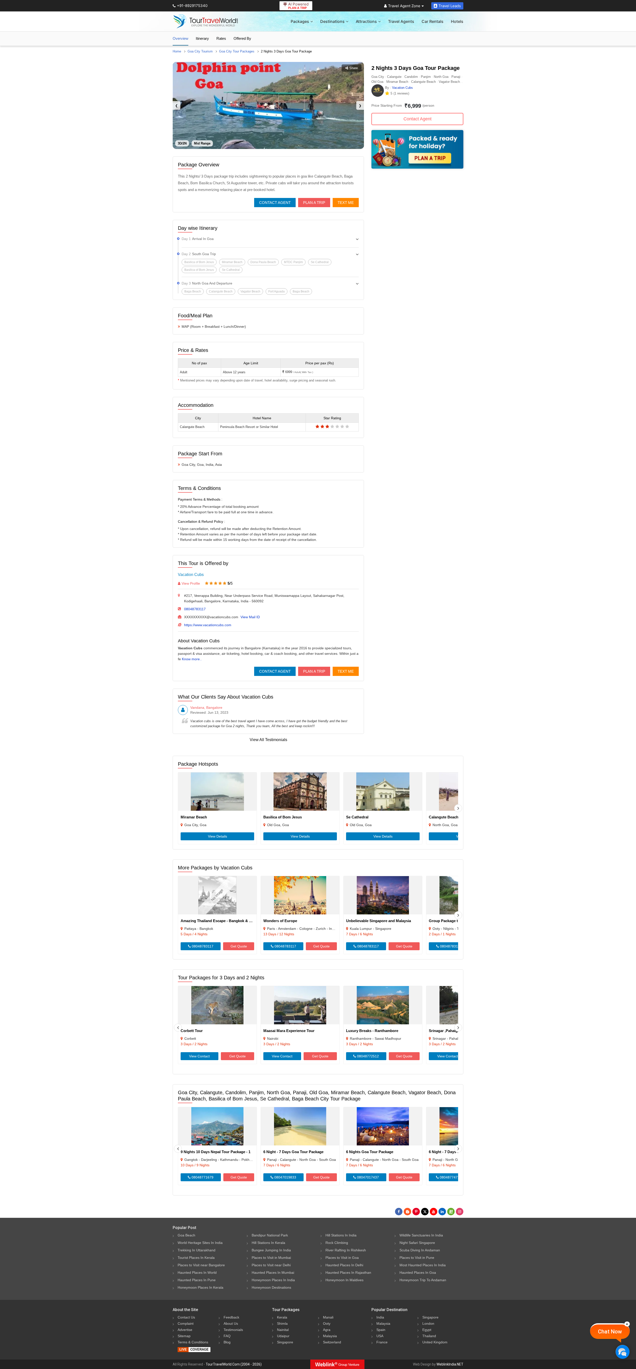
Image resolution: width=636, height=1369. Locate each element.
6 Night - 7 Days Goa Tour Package (293, 1152)
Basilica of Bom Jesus (282, 817)
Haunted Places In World (197, 1273)
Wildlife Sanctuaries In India (421, 1235)
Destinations (332, 21)
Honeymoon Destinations (271, 1287)
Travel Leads (449, 5)
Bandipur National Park (270, 1235)
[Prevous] (178, 1028)
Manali (328, 1317)
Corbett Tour (192, 1031)
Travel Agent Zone (404, 5)
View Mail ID (250, 617)
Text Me (346, 202)
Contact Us (186, 1317)
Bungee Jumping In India (271, 1250)
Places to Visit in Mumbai (271, 1258)
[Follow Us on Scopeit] (451, 1211)
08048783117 (195, 609)
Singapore (285, 1342)
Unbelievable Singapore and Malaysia (378, 921)
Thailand (429, 1336)
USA (379, 1336)
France (382, 1342)
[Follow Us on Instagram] (459, 1211)
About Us (231, 1323)
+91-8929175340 (192, 5)
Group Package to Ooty (449, 921)
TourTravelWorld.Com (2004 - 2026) (234, 1364)
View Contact (199, 1056)
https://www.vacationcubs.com (207, 625)
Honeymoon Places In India (273, 1280)
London (428, 1323)
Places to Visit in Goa (342, 1258)
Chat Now (610, 1331)
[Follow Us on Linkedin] (442, 1211)
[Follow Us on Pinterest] (416, 1211)
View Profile (191, 583)
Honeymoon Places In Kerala (200, 1287)
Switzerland (332, 1342)
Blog (227, 1342)
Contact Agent (275, 202)
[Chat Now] (622, 1352)
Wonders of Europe (280, 921)
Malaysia (330, 1336)
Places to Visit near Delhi (271, 1265)
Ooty (326, 1323)
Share (353, 68)
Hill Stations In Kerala (268, 1243)
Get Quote (239, 946)
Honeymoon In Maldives (344, 1280)
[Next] (458, 808)
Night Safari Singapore (417, 1243)
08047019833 (284, 1177)
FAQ (227, 1336)
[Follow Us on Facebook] (398, 1211)
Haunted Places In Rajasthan (348, 1273)
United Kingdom (434, 1342)
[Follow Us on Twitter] (425, 1211)
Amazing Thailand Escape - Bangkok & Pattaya (221, 921)
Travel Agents (401, 21)
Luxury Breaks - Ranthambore (372, 1031)
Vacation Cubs (191, 574)
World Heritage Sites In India (200, 1243)
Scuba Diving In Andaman (419, 1250)
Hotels (457, 21)
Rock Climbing (336, 1243)
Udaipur (283, 1336)
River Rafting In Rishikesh (345, 1250)
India (380, 1317)
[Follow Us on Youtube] (433, 1211)
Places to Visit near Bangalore (201, 1265)
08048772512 (367, 1056)
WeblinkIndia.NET (450, 1364)
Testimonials (233, 1330)
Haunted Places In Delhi (344, 1265)
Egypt (426, 1330)
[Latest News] (407, 1211)
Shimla (282, 1323)
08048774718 (450, 1177)
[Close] (627, 1324)
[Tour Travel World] (205, 21)
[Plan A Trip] (417, 167)
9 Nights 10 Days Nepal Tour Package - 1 (215, 1152)
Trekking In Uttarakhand (196, 1250)
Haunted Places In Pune (197, 1280)
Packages (300, 21)
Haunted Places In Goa (417, 1273)
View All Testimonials (268, 740)
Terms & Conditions (193, 1342)
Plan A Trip (314, 202)
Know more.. (192, 659)
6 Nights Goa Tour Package (369, 1152)
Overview (180, 38)
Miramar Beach (194, 817)
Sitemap (184, 1336)
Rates (221, 38)
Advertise (185, 1330)
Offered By (242, 38)
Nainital (283, 1330)
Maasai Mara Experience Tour (289, 1031)
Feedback (231, 1317)
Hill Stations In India (341, 1235)
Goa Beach (186, 1235)
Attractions (366, 21)
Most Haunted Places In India (422, 1265)
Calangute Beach (443, 817)
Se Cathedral (357, 817)
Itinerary (202, 38)
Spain (380, 1330)
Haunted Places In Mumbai (273, 1273)
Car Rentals (432, 21)
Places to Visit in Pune (416, 1258)
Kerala (282, 1317)
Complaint (186, 1323)
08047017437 (367, 1177)
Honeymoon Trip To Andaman (422, 1280)
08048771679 (202, 1177)
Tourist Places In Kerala (196, 1258)
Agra (326, 1330)
